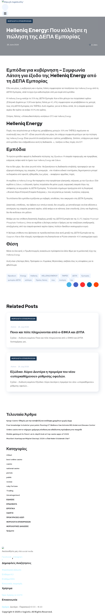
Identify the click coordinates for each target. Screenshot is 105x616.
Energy (23, 276)
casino (9, 464)
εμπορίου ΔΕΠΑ (14, 280)
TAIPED (65, 276)
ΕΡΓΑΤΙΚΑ (10, 508)
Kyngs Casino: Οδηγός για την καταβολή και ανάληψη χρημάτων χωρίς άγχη (39, 421)
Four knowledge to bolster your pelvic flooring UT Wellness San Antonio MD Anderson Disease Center (50, 425)
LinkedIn (89, 284)
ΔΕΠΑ (74, 276)
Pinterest (82, 284)
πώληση (62, 280)
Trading (9, 491)
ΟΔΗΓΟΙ (9, 513)
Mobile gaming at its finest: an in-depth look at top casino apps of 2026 (37, 434)
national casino (12, 468)
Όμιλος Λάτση (41, 280)
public (9, 477)
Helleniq (33, 276)
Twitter (69, 284)
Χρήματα (10, 531)
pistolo (9, 473)
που (53, 280)
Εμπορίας (85, 276)
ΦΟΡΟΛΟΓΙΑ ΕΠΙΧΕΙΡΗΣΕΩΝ (20, 21)
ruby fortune (12, 486)
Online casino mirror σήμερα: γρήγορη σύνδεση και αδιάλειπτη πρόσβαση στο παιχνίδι (44, 429)
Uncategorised (13, 495)
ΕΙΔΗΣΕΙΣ (10, 499)
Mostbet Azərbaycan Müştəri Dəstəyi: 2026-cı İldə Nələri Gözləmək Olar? (38, 438)
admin (13, 327)
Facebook (75, 284)
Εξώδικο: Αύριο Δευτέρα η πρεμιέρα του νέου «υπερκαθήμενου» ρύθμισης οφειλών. (42, 374)
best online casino (14, 459)
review (9, 482)
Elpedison (12, 276)
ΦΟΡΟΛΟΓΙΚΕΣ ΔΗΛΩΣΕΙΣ (17, 526)
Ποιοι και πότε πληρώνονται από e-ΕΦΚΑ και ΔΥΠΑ (47, 332)
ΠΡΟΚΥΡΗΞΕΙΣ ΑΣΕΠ (15, 517)
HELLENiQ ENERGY (49, 276)
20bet (9, 455)
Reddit (96, 284)
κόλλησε (28, 280)
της (71, 280)
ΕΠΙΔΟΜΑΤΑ (11, 504)
